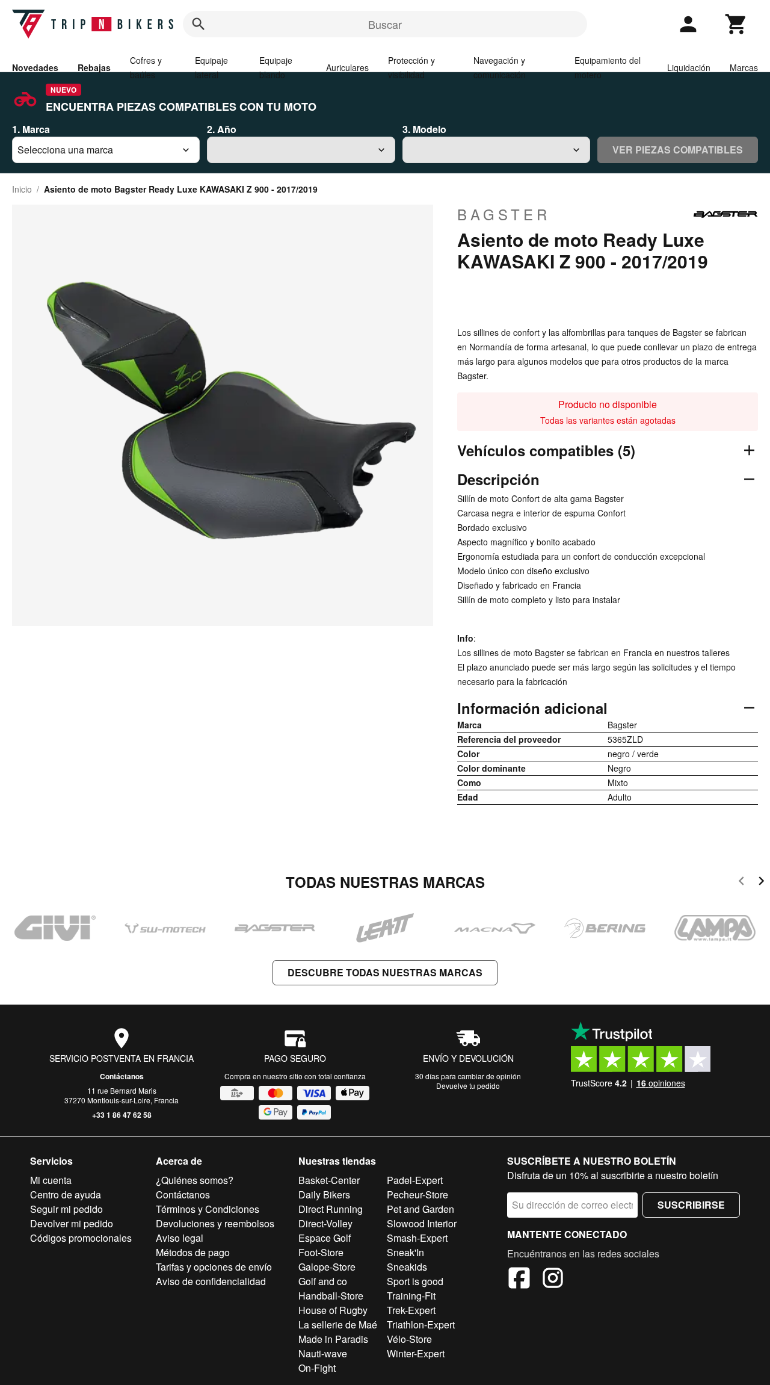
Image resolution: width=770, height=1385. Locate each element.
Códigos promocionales (81, 1238)
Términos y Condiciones (207, 1209)
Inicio (22, 189)
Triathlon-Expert (421, 1324)
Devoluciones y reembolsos (215, 1223)
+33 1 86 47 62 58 (122, 1114)
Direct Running (330, 1209)
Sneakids (407, 1267)
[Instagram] (553, 1280)
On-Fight (317, 1368)
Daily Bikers (324, 1194)
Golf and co (322, 1281)
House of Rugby (333, 1310)
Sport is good (415, 1281)
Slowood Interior (422, 1223)
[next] (761, 882)
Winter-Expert (416, 1353)
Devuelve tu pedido (468, 1085)
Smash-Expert (417, 1238)
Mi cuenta (51, 1180)
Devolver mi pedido (71, 1223)
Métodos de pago (193, 1252)
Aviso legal (179, 1238)
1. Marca (31, 129)
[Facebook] (519, 1280)
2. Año (221, 129)
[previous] (741, 882)
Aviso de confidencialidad (211, 1281)
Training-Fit (411, 1296)
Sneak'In (405, 1252)
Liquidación (688, 67)
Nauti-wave (322, 1353)
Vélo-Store (409, 1339)
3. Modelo (424, 129)
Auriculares (347, 67)
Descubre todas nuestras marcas (385, 972)
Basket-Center (329, 1180)
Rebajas (94, 67)
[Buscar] (198, 24)
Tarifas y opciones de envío (214, 1267)
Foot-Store (320, 1252)
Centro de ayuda (65, 1194)
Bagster (503, 214)
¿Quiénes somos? (194, 1180)
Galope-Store (327, 1267)
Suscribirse (691, 1205)
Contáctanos (122, 1076)
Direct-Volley (325, 1223)
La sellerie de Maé (337, 1324)
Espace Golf (324, 1238)
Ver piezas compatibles (677, 149)
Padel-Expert (415, 1180)
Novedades (35, 67)
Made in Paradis (333, 1339)
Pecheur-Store (417, 1194)
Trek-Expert (411, 1310)
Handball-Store (330, 1296)
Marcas (744, 67)
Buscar (385, 24)
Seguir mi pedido (66, 1209)
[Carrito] (736, 24)
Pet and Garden (420, 1209)
